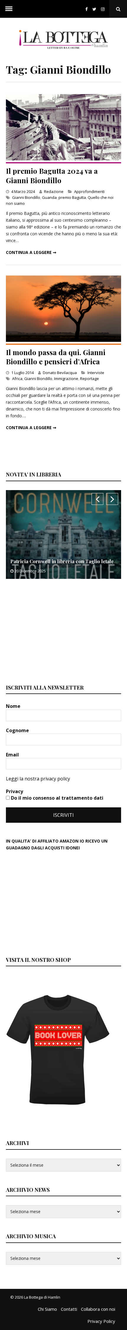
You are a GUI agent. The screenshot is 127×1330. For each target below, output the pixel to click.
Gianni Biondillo (26, 197)
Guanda (49, 197)
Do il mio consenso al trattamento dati (56, 798)
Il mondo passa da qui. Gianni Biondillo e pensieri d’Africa (55, 356)
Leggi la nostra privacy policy (38, 778)
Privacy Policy (101, 1321)
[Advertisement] (50, 631)
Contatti (69, 1309)
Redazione (54, 191)
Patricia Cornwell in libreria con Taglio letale (62, 561)
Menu (9, 9)
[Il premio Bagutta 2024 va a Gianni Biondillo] (63, 159)
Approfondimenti (89, 191)
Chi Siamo (47, 1309)
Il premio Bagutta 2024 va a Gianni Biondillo (52, 175)
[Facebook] (86, 9)
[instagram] (104, 9)
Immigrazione (66, 378)
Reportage (89, 378)
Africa (17, 378)
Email (13, 754)
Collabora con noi (98, 1309)
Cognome (18, 730)
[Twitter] (94, 9)
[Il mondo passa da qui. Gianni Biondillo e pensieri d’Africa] (63, 340)
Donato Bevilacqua (60, 372)
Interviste (95, 372)
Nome (14, 706)
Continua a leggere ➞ (31, 252)
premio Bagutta (72, 197)
